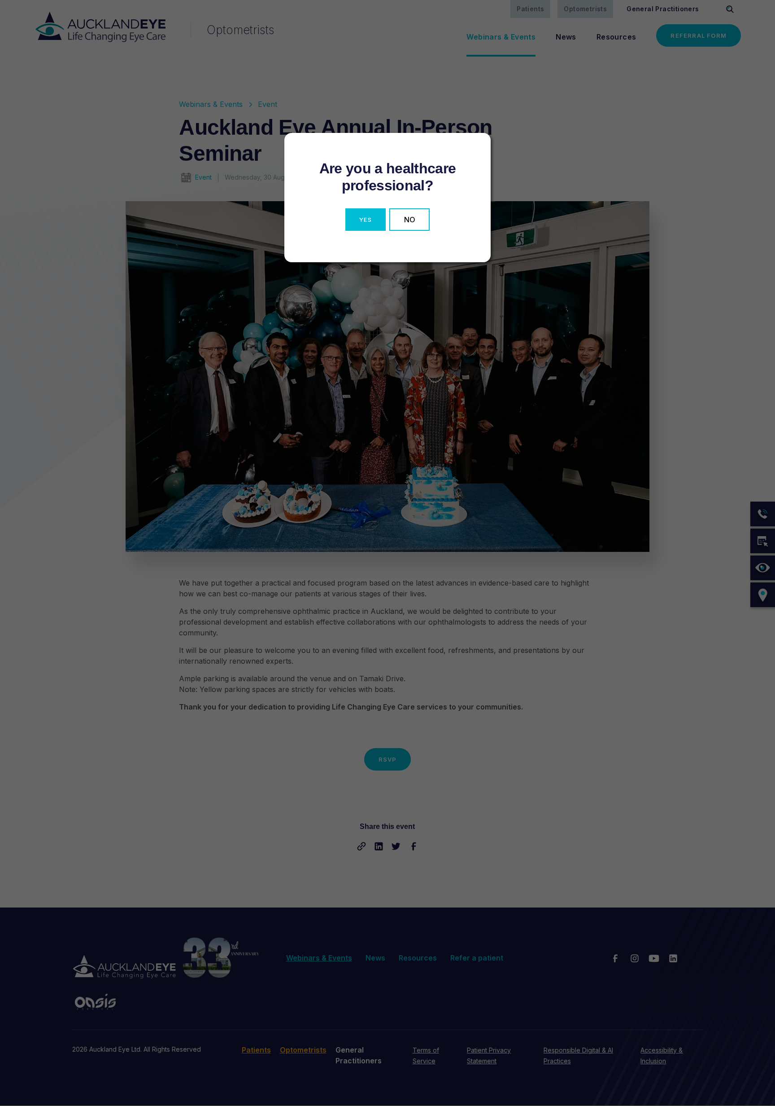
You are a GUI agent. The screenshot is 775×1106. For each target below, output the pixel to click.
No (409, 219)
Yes (365, 219)
